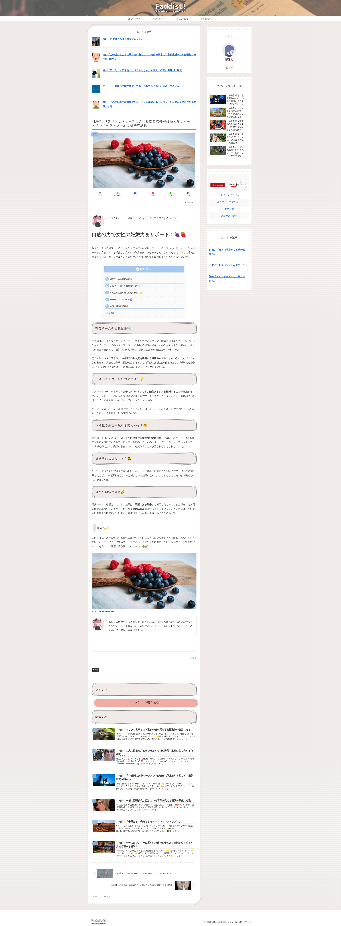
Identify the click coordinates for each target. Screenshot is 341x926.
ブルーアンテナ (229, 215)
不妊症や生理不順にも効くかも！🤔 (126, 292)
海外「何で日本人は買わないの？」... (123, 38)
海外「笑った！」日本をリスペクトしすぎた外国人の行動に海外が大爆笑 (142, 70)
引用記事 (193, 658)
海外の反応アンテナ (229, 195)
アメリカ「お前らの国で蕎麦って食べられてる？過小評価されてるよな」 (142, 86)
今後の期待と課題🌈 (119, 306)
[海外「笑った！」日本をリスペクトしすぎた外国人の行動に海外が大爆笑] (96, 73)
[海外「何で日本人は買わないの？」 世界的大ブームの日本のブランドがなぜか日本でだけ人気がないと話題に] (96, 41)
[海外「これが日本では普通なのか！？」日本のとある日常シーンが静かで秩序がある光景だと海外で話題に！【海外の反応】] (96, 104)
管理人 (229, 59)
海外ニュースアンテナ (229, 202)
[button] (188, 194)
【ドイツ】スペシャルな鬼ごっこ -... (229, 265)
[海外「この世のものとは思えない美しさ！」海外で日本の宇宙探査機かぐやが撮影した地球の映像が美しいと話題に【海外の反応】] (96, 57)
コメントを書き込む (145, 702)
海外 (96, 670)
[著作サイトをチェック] (227, 67)
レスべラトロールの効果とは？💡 (125, 286)
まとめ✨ (112, 313)
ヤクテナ (229, 209)
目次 (142, 269)
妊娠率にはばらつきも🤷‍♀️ (121, 299)
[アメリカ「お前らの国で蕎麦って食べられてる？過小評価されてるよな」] (96, 89)
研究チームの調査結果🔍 (121, 279)
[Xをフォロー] (231, 67)
